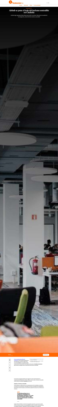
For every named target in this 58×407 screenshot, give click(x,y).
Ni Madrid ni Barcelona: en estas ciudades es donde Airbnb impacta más (36, 361)
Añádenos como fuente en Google (46, 355)
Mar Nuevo (9, 354)
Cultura (31, 5)
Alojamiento (29, 8)
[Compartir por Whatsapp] (10, 370)
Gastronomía (26, 5)
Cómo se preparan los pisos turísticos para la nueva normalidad (36, 359)
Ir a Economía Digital (37, 5)
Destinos (20, 5)
